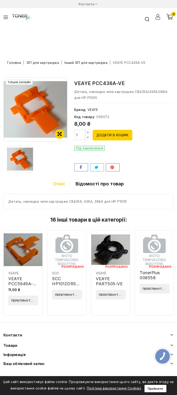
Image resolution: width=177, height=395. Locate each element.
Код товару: (84, 117)
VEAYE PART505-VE (109, 281)
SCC (55, 273)
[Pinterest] (112, 167)
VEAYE (93, 110)
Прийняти (155, 388)
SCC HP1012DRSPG (67, 281)
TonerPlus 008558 (150, 275)
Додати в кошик (112, 135)
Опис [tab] (59, 184)
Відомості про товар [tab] (100, 184)
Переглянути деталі (24, 300)
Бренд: (80, 110)
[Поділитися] (81, 167)
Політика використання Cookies (114, 388)
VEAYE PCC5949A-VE (20, 283)
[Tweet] (97, 167)
